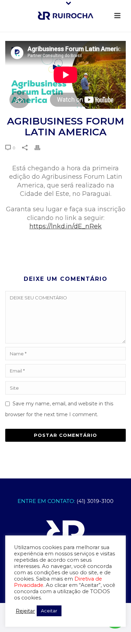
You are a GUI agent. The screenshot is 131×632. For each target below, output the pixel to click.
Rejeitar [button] (25, 611)
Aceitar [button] (49, 610)
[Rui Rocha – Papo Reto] (66, 15)
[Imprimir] (41, 147)
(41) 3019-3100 (95, 501)
